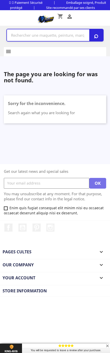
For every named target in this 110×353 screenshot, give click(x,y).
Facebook (8, 228)
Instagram (50, 228)
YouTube (22, 228)
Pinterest (36, 228)
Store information (25, 291)
